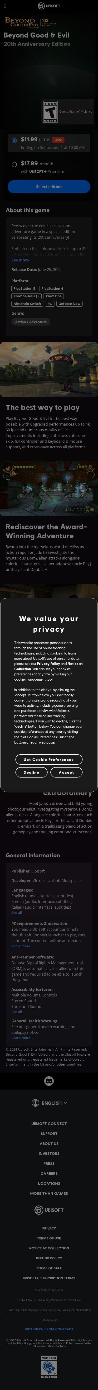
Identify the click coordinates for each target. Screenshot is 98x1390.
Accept (66, 772)
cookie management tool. (33, 679)
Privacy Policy (48, 663)
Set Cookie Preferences (49, 759)
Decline (31, 772)
